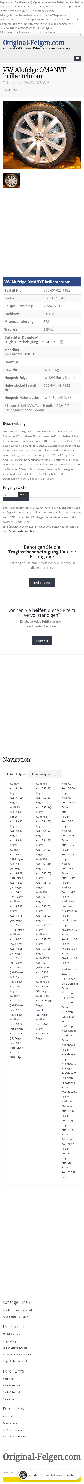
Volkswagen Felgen (46, 774)
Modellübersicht (12, 1334)
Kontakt (42, 641)
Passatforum (10, 1423)
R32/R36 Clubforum (13, 1429)
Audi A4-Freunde (12, 1385)
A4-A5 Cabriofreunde (14, 1436)
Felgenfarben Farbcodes (16, 1361)
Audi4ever (8, 1378)
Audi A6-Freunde (12, 1392)
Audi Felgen (17, 774)
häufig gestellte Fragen (15, 1316)
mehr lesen (42, 582)
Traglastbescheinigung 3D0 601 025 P (32, 342)
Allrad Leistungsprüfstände (17, 1354)
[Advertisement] (42, 234)
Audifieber (8, 1398)
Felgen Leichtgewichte (21, 531)
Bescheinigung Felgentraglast (19, 1309)
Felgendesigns (11, 1341)
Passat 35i (8, 1416)
